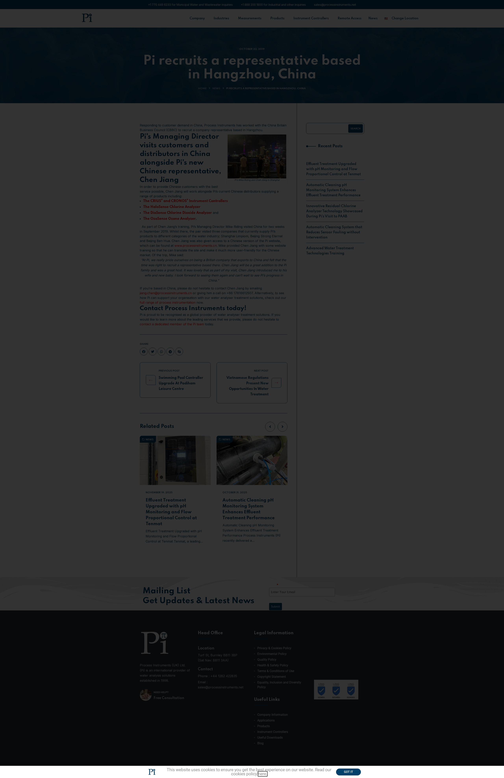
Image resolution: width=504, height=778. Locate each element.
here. (262, 774)
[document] (252, 389)
